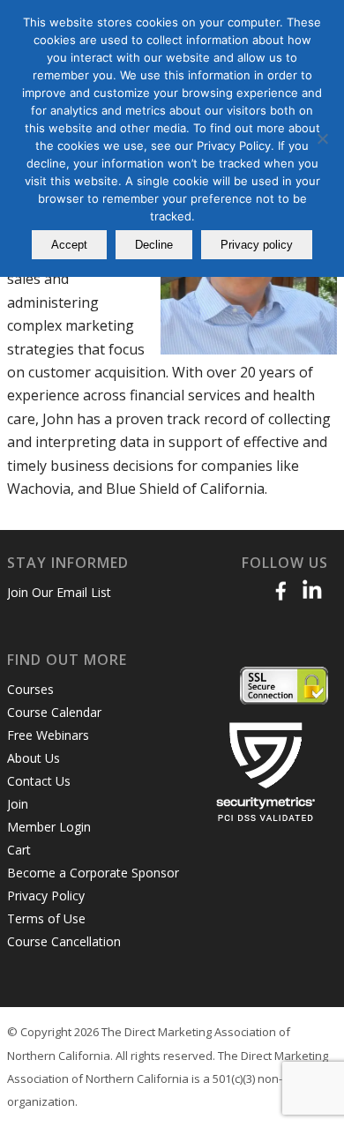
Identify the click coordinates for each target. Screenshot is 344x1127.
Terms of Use (46, 918)
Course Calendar (54, 712)
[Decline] (322, 138)
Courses (30, 689)
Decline (154, 244)
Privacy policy (257, 244)
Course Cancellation (64, 941)
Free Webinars (48, 735)
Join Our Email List (59, 592)
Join (17, 803)
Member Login (49, 826)
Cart (19, 849)
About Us (33, 758)
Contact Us (39, 780)
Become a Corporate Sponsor (93, 872)
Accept (69, 244)
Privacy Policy (46, 895)
